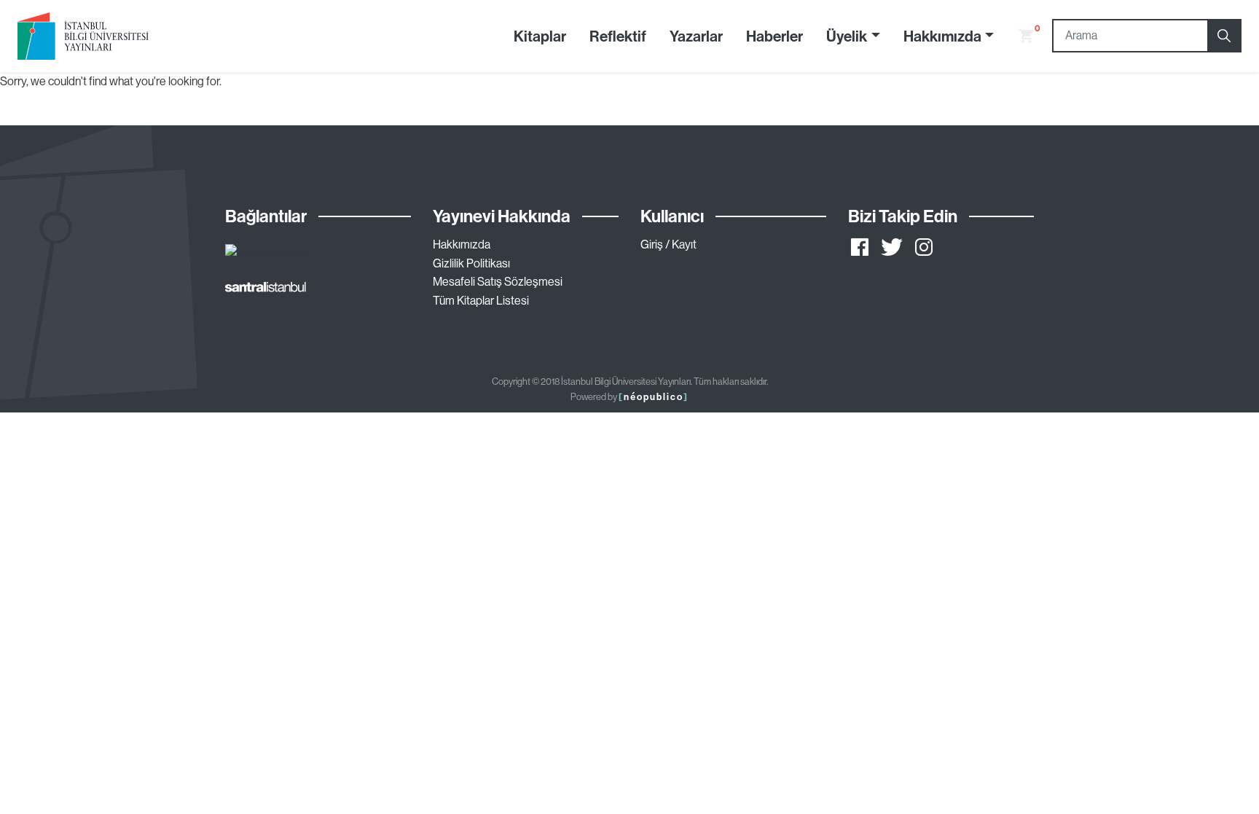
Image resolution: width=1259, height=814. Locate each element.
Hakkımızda (461, 244)
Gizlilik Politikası (471, 263)
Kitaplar (540, 35)
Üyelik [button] (846, 35)
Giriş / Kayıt (668, 244)
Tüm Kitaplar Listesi (481, 300)
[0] (1020, 35)
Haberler (774, 35)
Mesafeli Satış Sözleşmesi (497, 281)
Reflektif (617, 35)
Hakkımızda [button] (942, 35)
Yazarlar (696, 35)
